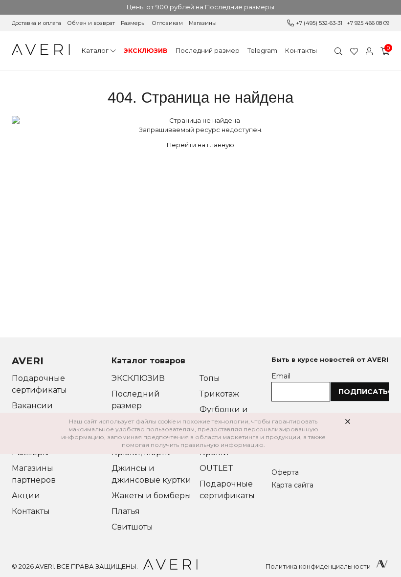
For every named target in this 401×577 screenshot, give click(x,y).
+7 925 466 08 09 (368, 23)
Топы (210, 378)
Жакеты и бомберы (151, 495)
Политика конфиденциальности (318, 566)
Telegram (262, 50)
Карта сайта (292, 485)
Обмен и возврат (91, 23)
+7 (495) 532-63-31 (319, 23)
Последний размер (208, 50)
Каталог (95, 50)
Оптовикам (167, 23)
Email (280, 376)
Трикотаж (219, 394)
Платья (125, 511)
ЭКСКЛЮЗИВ (146, 50)
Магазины (203, 23)
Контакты (301, 50)
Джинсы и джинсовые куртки (151, 474)
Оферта (285, 472)
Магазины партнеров (34, 474)
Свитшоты (132, 527)
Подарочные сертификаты (39, 384)
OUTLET (216, 468)
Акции (26, 495)
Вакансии (32, 405)
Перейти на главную (200, 145)
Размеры (133, 23)
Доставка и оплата (36, 23)
